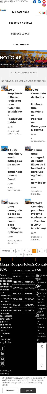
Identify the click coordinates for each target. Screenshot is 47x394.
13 (44, 250)
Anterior (6, 250)
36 (21, 254)
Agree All (28, 391)
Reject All (10, 391)
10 (29, 250)
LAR (16, 64)
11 (34, 250)
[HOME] (3, 10)
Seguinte (28, 254)
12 (39, 250)
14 (15, 254)
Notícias (23, 64)
